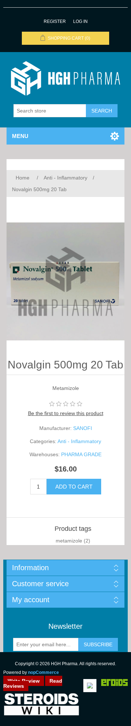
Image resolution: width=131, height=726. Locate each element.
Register (55, 21)
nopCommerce (43, 672)
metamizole (69, 541)
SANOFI (82, 428)
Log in (80, 21)
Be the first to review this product (65, 413)
